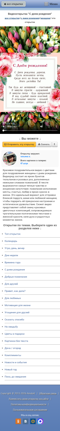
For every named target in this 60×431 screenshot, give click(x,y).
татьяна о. (25, 156)
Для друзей (11, 283)
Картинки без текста (16, 340)
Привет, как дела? (15, 291)
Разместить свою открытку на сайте (28, 399)
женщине (45, 18)
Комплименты (13, 355)
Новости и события (16, 362)
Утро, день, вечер (14, 248)
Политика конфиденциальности (28, 404)
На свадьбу (11, 326)
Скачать (44, 144)
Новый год (11, 369)
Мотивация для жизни (17, 305)
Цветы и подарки (14, 333)
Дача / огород (13, 348)
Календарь (11, 241)
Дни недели (11, 255)
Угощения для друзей (17, 312)
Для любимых (13, 298)
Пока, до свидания (15, 376)
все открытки (13, 3)
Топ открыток (13, 233)
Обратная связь (47, 393)
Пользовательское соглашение (30, 410)
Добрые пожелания (16, 276)
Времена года (12, 262)
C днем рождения (15, 269)
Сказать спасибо (14, 319)
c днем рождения (30, 18)
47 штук (24, 163)
